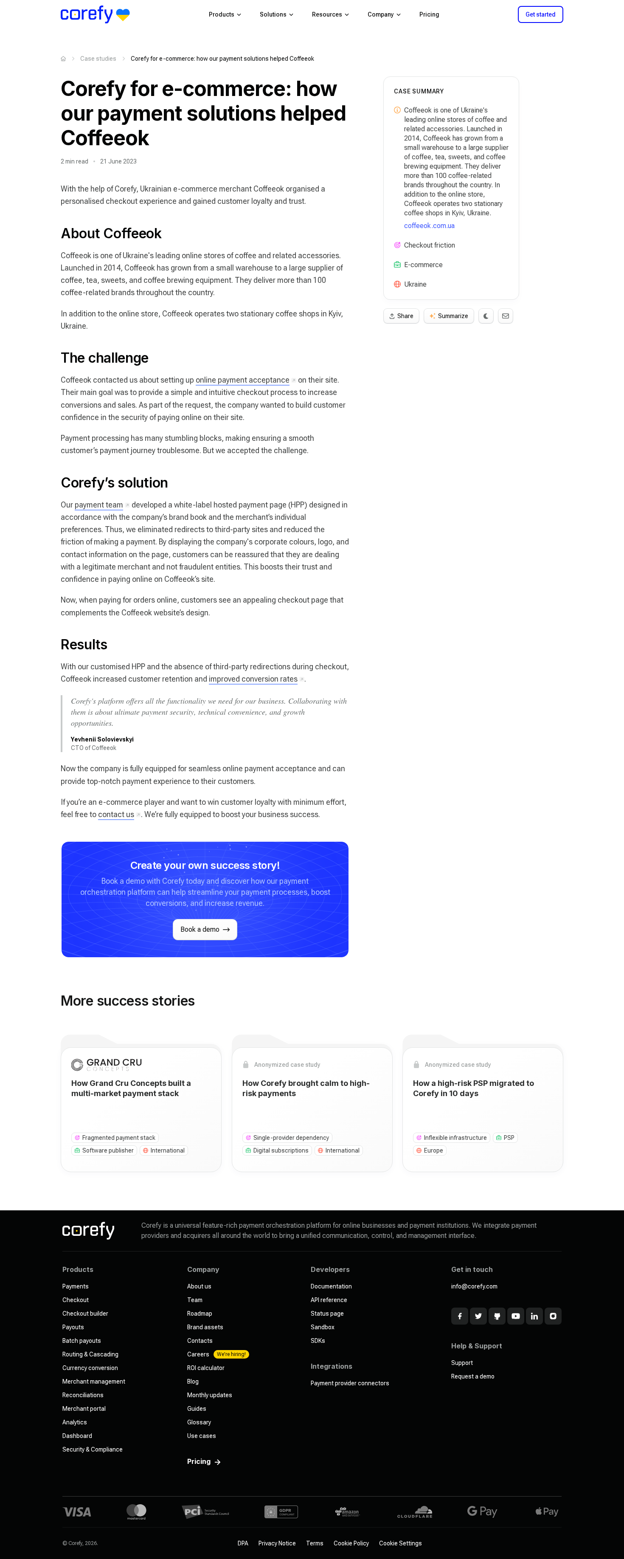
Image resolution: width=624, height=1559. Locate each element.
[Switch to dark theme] (486, 316)
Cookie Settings (400, 1543)
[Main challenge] (397, 245)
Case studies (98, 58)
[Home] (63, 58)
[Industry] (397, 264)
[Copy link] (52, 233)
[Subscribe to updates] (505, 316)
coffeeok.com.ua (429, 226)
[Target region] (397, 284)
